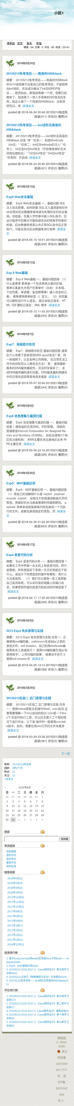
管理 (39, 43)
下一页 (65, 753)
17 (13, 771)
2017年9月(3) (15, 911)
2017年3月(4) (15, 930)
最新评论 (11, 862)
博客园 (11, 43)
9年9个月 (17, 768)
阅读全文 (28, 106)
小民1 (59, 13)
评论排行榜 (11, 990)
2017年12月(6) (15, 897)
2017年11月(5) (15, 902)
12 (13, 775)
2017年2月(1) (15, 935)
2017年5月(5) (15, 921)
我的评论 (11, 855)
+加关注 (8, 779)
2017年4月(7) (15, 925)
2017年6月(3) (15, 916)
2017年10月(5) (15, 906)
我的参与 (11, 859)
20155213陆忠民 (21, 764)
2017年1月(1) (15, 939)
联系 (29, 43)
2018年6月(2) (15, 878)
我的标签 (11, 866)
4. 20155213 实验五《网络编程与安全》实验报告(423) (36, 977)
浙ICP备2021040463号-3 (61, 1088)
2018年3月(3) (15, 892)
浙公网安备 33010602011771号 (61, 1063)
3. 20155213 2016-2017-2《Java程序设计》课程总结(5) (37, 1011)
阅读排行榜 (11, 952)
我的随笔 (11, 851)
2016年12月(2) (15, 944)
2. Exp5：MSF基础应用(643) (22, 965)
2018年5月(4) (15, 883)
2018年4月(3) (15, 887)
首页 (20, 43)
